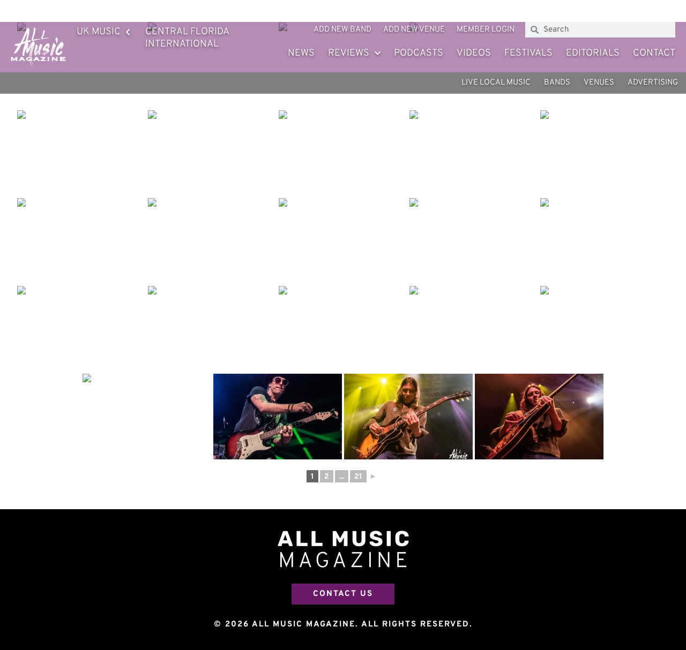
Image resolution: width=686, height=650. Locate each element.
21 (358, 476)
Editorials (593, 53)
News (301, 53)
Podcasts (418, 53)
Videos (474, 53)
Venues (599, 83)
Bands (557, 83)
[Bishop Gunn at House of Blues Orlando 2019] (81, 153)
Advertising (653, 83)
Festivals (528, 53)
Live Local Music (496, 83)
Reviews (348, 53)
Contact (654, 53)
